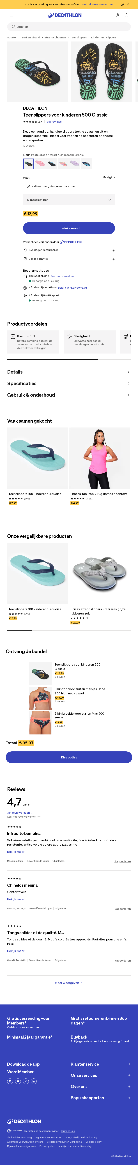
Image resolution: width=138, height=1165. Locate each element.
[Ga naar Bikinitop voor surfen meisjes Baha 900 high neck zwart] (40, 698)
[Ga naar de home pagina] (65, 15)
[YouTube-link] (18, 1081)
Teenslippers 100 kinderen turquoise (35, 494)
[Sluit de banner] (128, 4)
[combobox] (69, 199)
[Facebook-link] (10, 1081)
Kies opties (69, 757)
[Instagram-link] (26, 1081)
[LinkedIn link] (34, 1081)
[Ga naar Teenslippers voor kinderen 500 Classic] (40, 673)
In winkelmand (69, 228)
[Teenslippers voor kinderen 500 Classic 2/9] (101, 71)
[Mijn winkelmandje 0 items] (126, 15)
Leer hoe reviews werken (21, 816)
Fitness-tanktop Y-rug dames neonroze (99, 494)
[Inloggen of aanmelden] (118, 15)
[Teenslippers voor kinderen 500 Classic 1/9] (37, 71)
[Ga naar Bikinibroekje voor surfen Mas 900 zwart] (40, 722)
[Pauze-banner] (122, 4)
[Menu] (11, 15)
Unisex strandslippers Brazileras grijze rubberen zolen (98, 611)
